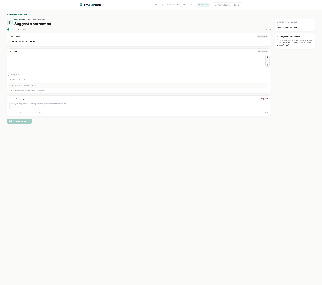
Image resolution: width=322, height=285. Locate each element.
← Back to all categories (17, 14)
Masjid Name (14, 36)
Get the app (203, 5)
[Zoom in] (267, 57)
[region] (139, 65)
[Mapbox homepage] (13, 74)
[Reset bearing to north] (267, 64)
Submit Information (17, 121)
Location (13, 51)
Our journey (188, 5)
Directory (159, 5)
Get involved (172, 5)
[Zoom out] (267, 61)
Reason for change (17, 99)
